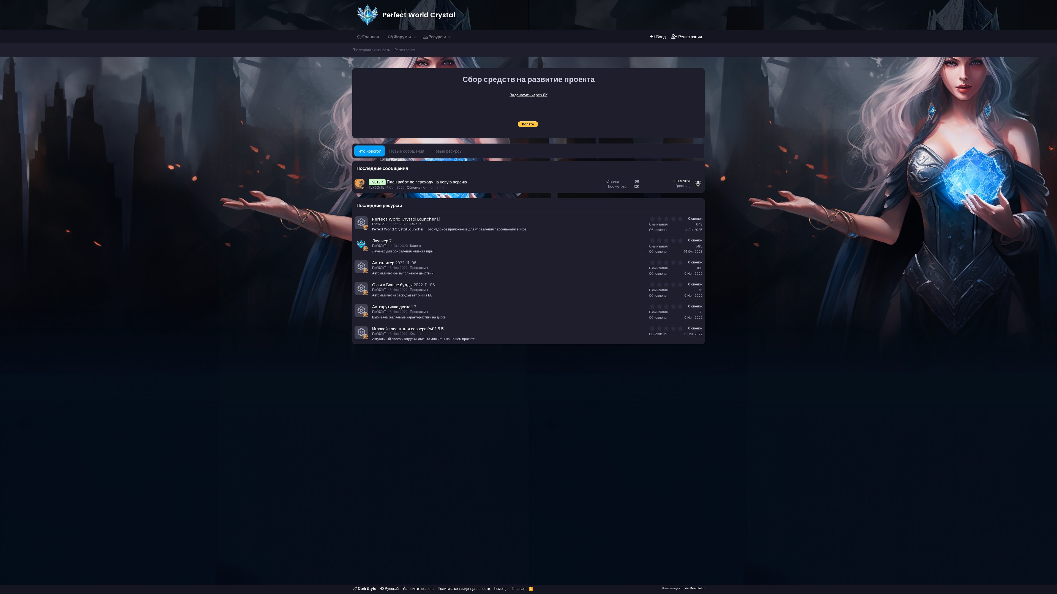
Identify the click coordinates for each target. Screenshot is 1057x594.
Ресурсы (437, 37)
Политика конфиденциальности (464, 588)
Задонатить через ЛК (528, 95)
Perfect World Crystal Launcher (404, 219)
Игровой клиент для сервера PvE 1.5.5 (408, 329)
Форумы (402, 37)
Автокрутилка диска (391, 307)
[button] (415, 36)
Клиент (415, 224)
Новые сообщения (406, 151)
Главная (370, 37)
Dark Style (366, 588)
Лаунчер (380, 241)
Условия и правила (418, 588)
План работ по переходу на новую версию (427, 182)
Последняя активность (371, 50)
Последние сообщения (382, 168)
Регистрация (404, 50)
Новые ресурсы (447, 151)
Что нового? (369, 151)
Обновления (416, 187)
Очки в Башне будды (392, 285)
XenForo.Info (695, 588)
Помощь (501, 588)
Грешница (683, 185)
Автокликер (383, 263)
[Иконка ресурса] (361, 222)
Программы (419, 267)
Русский (391, 588)
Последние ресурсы (379, 205)
